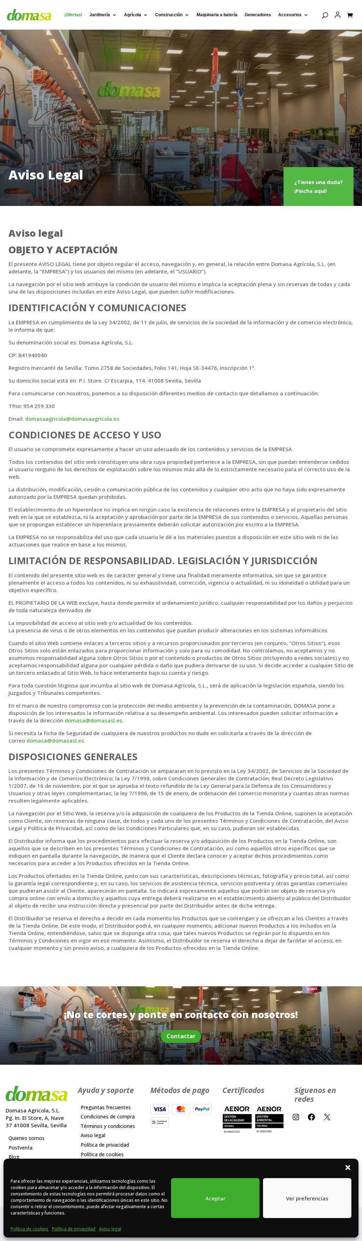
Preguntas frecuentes (106, 1107)
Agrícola (132, 14)
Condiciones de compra (108, 1116)
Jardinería (99, 14)
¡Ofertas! (73, 14)
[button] (347, 1167)
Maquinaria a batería (217, 14)
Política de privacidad (73, 1229)
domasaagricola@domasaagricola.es (72, 418)
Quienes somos (26, 1138)
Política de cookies (29, 1229)
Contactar (181, 1036)
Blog (13, 1156)
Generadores (258, 14)
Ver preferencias (307, 1198)
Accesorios (290, 14)
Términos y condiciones (108, 1126)
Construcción (168, 14)
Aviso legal (110, 1229)
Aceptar (215, 1198)
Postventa (20, 1147)
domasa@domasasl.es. (94, 720)
